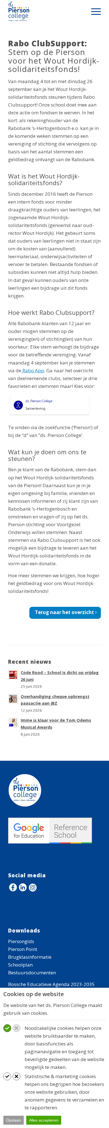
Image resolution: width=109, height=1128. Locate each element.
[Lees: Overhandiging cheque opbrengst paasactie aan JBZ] (13, 699)
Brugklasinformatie (29, 957)
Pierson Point (22, 949)
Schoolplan (20, 965)
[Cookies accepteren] (7, 1028)
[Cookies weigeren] (16, 1028)
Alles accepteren (43, 1120)
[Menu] (93, 11)
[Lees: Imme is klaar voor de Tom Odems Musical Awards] (13, 723)
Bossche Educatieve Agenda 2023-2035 (51, 984)
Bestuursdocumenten (32, 972)
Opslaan (13, 1120)
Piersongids (21, 941)
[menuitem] (93, 11)
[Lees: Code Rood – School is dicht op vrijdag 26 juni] (13, 675)
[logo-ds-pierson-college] (45, 11)
